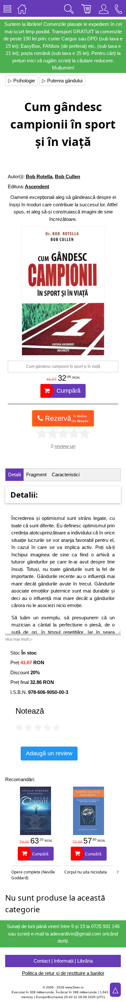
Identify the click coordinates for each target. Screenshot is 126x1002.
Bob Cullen (67, 176)
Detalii (14, 474)
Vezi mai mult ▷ (18, 639)
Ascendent (37, 186)
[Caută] (68, 8)
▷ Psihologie (21, 80)
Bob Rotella (39, 176)
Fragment (36, 474)
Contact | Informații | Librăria (63, 961)
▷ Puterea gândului (62, 80)
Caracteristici (65, 474)
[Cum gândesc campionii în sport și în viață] (63, 291)
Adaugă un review (49, 753)
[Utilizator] (103, 8)
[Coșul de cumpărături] (86, 8)
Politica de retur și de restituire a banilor (63, 973)
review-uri (65, 446)
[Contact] (118, 8)
